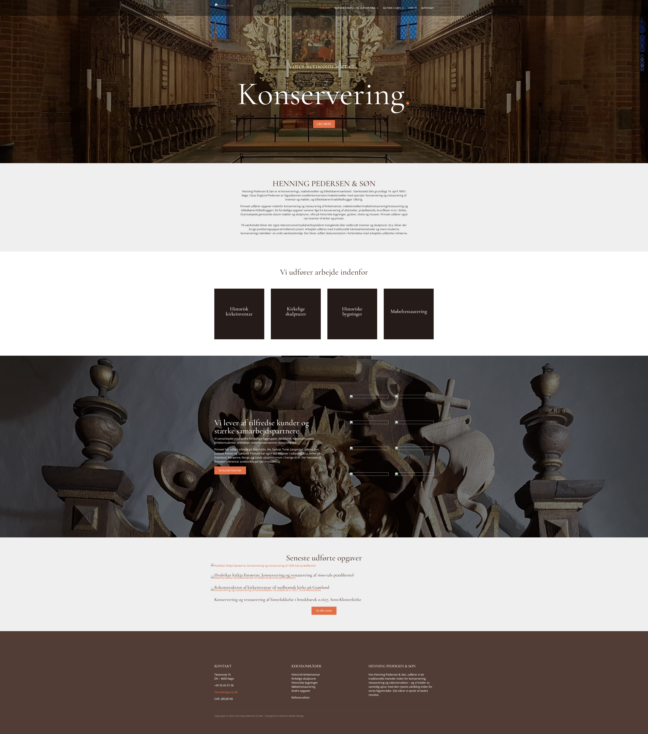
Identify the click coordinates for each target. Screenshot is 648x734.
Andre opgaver (300, 691)
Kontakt (427, 8)
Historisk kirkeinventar (305, 674)
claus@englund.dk (225, 692)
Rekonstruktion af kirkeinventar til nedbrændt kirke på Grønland (271, 587)
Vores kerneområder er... (324, 65)
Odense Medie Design (291, 715)
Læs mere (324, 124)
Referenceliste (300, 697)
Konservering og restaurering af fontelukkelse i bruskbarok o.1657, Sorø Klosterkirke (287, 599)
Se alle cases (324, 610)
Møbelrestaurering (303, 687)
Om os (413, 8)
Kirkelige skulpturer (303, 678)
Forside (324, 8)
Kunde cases (392, 8)
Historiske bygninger (304, 683)
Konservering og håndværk (355, 8)
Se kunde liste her (230, 470)
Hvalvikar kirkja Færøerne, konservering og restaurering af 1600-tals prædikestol (284, 575)
